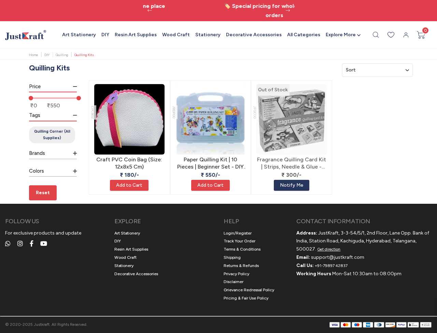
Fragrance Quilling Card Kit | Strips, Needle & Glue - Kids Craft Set (291, 163)
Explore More (341, 35)
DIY (105, 35)
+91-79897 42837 (331, 265)
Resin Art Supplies (136, 35)
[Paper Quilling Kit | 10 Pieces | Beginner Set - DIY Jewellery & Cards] (210, 119)
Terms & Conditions (242, 249)
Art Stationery (79, 35)
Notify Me (291, 185)
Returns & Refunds (241, 265)
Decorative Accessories (254, 35)
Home (33, 55)
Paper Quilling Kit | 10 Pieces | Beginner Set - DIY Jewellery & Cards (210, 163)
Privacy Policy (236, 273)
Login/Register (238, 233)
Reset (43, 193)
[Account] (406, 35)
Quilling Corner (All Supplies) (52, 134)
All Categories (303, 35)
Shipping (232, 257)
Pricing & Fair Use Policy (246, 298)
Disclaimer (233, 281)
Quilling (62, 55)
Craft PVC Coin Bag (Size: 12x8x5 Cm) (129, 163)
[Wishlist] (391, 35)
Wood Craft (176, 35)
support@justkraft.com (337, 257)
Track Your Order (239, 241)
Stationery (208, 35)
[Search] (376, 35)
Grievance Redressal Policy (249, 290)
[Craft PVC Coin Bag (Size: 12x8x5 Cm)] (129, 119)
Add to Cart (129, 185)
